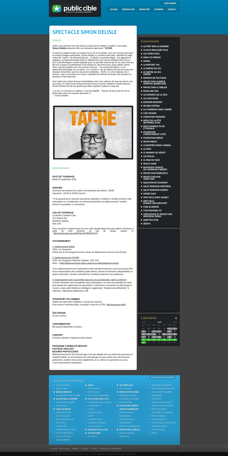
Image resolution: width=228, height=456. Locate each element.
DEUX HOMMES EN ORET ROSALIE (154, 127)
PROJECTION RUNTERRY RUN (151, 178)
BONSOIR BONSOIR (152, 102)
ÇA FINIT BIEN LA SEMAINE (156, 46)
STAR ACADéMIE (151, 207)
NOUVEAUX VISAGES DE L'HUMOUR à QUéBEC (155, 168)
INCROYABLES (150, 141)
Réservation (128, 9)
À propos (158, 9)
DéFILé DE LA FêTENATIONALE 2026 (152, 121)
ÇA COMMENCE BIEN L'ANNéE (157, 109)
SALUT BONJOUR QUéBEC (155, 190)
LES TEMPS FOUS (151, 53)
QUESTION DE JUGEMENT (155, 182)
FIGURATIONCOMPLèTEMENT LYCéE (154, 133)
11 (149, 334)
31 (143, 342)
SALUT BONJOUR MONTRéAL (157, 186)
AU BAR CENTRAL (151, 105)
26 (154, 340)
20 (159, 337)
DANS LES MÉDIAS (63, 408)
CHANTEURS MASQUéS (154, 117)
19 (154, 337)
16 (175, 334)
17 (143, 337)
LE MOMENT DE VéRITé (154, 152)
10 (143, 334)
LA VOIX (147, 149)
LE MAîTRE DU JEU (152, 68)
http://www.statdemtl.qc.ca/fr (75, 291)
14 (164, 334)
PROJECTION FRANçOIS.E (155, 173)
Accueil (114, 9)
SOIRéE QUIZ (149, 193)
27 (159, 340)
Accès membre (170, 3)
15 (169, 334)
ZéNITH (146, 223)
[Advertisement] (159, 271)
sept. (174, 322)
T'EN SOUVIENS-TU (152, 210)
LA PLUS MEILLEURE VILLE (155, 50)
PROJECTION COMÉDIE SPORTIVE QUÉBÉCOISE (128, 407)
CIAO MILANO (149, 113)
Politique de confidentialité (110, 448)
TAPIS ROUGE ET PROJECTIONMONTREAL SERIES (157, 215)
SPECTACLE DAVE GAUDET (156, 197)
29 (169, 340)
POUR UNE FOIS (150, 91)
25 (149, 340)
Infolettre (144, 9)
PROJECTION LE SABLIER (155, 87)
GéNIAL (146, 61)
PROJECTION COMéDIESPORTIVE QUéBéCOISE (154, 82)
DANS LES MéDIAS (152, 57)
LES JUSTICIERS (150, 98)
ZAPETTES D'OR (150, 220)
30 (175, 340)
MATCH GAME (149, 163)
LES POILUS (148, 156)
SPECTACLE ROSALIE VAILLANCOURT (155, 202)
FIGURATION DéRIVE (153, 138)
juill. (144, 322)
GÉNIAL (91, 384)
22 (169, 337)
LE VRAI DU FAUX (151, 160)
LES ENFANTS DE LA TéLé (155, 94)
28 (164, 340)
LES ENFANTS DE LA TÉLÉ (98, 429)
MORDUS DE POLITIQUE (154, 78)
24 (143, 340)
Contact (172, 9)
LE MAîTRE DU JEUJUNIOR (152, 73)
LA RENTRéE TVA (151, 64)
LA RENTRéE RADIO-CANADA (157, 145)
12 (154, 334)
